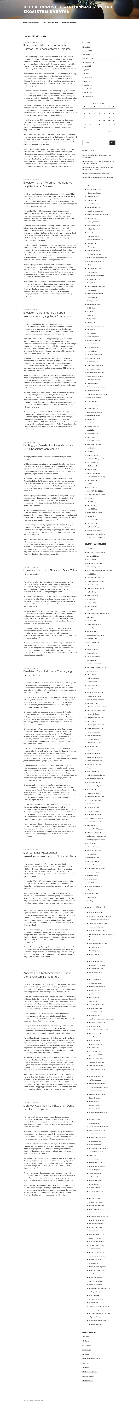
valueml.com (91, 322)
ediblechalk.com (92, 883)
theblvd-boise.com (93, 426)
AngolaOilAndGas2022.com (96, 491)
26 (99, 124)
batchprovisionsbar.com (94, 847)
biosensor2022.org (93, 595)
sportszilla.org (91, 843)
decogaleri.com (92, 653)
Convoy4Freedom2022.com (96, 494)
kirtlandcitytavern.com (96, 1220)
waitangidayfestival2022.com (96, 534)
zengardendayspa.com (96, 1062)
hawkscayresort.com (93, 642)
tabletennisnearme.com (94, 886)
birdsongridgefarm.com (96, 1234)
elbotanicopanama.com (94, 664)
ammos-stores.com (95, 1227)
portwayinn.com (94, 1159)
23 (85, 124)
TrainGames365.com (94, 254)
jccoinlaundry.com (93, 671)
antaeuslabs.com (92, 290)
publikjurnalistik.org (95, 1295)
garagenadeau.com (93, 383)
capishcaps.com (92, 897)
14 (109, 117)
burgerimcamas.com (95, 1324)
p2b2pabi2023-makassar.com (96, 552)
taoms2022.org (92, 610)
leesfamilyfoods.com (93, 441)
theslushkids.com (94, 1098)
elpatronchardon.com (94, 764)
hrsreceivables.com (93, 347)
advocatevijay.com (93, 462)
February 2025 (87, 77)
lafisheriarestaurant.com (95, 778)
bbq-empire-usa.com (93, 872)
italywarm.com (94, 1302)
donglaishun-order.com (94, 768)
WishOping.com (92, 297)
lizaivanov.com (94, 958)
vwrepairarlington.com (96, 912)
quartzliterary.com (93, 746)
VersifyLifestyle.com (93, 283)
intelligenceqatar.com (94, 268)
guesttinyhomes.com (96, 961)
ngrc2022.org (91, 437)
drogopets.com (92, 879)
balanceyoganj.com (93, 247)
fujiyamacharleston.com (94, 760)
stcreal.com (90, 315)
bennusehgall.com (93, 628)
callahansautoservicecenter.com (97, 707)
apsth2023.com (92, 523)
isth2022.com (91, 549)
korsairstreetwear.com (96, 1004)
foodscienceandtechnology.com (99, 1313)
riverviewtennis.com (93, 861)
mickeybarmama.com (94, 832)
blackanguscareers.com (97, 1256)
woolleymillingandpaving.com (98, 1112)
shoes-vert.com (92, 660)
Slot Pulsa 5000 (87, 1380)
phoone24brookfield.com (95, 829)
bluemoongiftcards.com (96, 1205)
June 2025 (85, 73)
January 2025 (86, 81)
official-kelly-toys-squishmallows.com (99, 865)
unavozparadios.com (93, 656)
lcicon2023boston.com (94, 530)
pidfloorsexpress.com (94, 207)
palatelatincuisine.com (96, 968)
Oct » (109, 131)
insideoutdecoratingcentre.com (97, 394)
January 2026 (86, 54)
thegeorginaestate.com (94, 814)
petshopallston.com (95, 1008)
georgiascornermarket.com (96, 710)
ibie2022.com (91, 484)
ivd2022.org (91, 617)
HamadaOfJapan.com (94, 279)
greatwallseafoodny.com (97, 986)
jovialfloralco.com (92, 401)
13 (104, 117)
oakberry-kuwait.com (94, 743)
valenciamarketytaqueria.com (98, 1030)
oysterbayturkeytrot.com (97, 1083)
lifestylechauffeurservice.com (96, 387)
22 (113, 121)
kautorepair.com (92, 674)
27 (104, 124)
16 (84, 121)
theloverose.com (94, 990)
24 (90, 124)
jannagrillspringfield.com (95, 757)
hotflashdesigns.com (93, 380)
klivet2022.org (91, 603)
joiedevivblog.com (95, 1238)
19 (99, 121)
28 (109, 124)
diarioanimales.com (93, 649)
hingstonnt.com (92, 218)
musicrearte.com (92, 854)
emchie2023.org (92, 585)
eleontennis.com (92, 448)
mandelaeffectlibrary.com (95, 240)
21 (109, 121)
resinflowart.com (94, 997)
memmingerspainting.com (95, 365)
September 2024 (88, 96)
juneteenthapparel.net (96, 1299)
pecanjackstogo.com (96, 1058)
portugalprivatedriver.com (95, 717)
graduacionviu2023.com (97, 1055)
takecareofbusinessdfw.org (95, 275)
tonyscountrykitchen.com (95, 800)
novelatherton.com (95, 1274)
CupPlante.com (92, 308)
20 (104, 121)
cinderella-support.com (94, 354)
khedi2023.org (91, 574)
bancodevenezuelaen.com (95, 211)
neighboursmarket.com (96, 1252)
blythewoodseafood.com (95, 818)
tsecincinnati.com (92, 631)
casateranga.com (94, 1123)
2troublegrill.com (94, 1119)
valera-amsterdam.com (96, 1241)
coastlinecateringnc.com (97, 927)
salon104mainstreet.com (95, 728)
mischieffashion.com (93, 415)
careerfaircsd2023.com (94, 520)
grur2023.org (91, 498)
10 (90, 117)
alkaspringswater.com (94, 732)
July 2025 (85, 70)
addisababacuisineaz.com (97, 1320)
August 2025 (86, 66)
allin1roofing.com (94, 1170)
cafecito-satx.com (95, 1051)
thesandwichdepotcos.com (95, 372)
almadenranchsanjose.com (95, 459)
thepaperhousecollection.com (98, 1148)
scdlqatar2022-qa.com (94, 563)
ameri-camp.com (92, 344)
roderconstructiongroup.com (96, 635)
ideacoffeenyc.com (93, 685)
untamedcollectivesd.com (97, 1137)
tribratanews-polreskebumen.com (100, 1288)
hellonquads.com (92, 646)
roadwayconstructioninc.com (96, 836)
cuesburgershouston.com (97, 930)
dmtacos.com (93, 940)
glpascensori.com (94, 1105)
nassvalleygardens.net (96, 1277)
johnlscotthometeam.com (95, 405)
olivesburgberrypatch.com (97, 1094)
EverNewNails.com (93, 390)
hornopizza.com (94, 947)
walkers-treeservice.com (97, 1130)
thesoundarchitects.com (97, 1166)
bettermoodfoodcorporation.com (97, 214)
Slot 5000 (85, 1354)
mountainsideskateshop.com (98, 1216)
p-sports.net (93, 1001)
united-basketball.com (96, 1044)
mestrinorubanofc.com (96, 1270)
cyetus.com (90, 451)
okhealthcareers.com (94, 186)
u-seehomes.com (92, 408)
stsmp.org (90, 232)
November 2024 (87, 89)
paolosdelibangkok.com (94, 822)
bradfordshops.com (93, 455)
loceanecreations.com (96, 1231)
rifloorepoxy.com (94, 1109)
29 (114, 124)
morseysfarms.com (93, 857)
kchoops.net (93, 1213)
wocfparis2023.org (93, 556)
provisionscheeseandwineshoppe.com (99, 570)
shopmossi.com (94, 1134)
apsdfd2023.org (92, 509)
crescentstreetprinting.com (98, 943)
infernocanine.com (95, 1144)
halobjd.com (91, 265)
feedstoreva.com (92, 875)
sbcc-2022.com (92, 487)
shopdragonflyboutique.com (96, 840)
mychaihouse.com (93, 807)
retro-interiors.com (93, 423)
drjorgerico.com (92, 333)
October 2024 (87, 92)
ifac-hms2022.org (92, 606)
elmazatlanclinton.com (94, 682)
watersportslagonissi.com (95, 412)
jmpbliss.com (91, 329)
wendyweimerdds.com (94, 340)
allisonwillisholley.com (96, 1152)
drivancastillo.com (95, 1180)
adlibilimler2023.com (93, 466)
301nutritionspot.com (96, 1223)
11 (94, 117)
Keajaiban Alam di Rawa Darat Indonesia (95, 173)
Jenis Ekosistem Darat (50, 22)
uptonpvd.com (93, 1116)
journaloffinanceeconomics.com (99, 1306)
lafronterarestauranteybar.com (99, 1087)
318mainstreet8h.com (94, 735)
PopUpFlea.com (92, 319)
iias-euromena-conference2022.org (98, 613)
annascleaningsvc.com (96, 1076)
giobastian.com (94, 1101)
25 (94, 124)
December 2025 (87, 58)
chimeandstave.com (95, 983)
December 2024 (87, 85)
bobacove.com (91, 825)
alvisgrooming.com (93, 811)
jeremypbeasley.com (93, 369)
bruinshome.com (94, 1073)
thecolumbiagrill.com (93, 567)
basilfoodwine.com (95, 1195)
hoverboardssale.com (94, 225)
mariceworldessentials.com (96, 775)
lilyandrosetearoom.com (97, 1091)
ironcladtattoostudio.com (97, 1069)
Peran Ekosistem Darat (69, 22)
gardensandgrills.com (96, 1191)
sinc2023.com (91, 559)
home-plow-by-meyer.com (97, 965)
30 (85, 128)
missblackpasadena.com (97, 1022)
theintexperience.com (94, 189)
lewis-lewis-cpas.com (94, 444)
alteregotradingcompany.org (96, 477)
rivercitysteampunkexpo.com (98, 1209)
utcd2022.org (91, 592)
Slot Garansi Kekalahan (89, 1372)
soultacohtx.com (92, 893)
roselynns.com (91, 243)
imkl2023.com (91, 516)
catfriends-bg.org (92, 196)
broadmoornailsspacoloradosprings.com (102, 1019)
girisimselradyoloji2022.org (95, 588)
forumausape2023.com (94, 512)
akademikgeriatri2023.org (95, 577)
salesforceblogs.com (93, 250)
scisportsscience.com (96, 1317)
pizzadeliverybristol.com (94, 696)
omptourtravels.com (95, 1284)
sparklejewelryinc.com (96, 1065)
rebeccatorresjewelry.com (95, 326)
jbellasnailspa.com (93, 804)
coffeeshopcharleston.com (95, 725)
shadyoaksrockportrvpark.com (97, 667)
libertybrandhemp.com (96, 1245)
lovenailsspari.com (93, 739)
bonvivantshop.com (93, 304)
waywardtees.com (93, 204)
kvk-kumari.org (94, 1310)
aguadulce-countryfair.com (95, 786)
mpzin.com (90, 311)
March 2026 (86, 47)
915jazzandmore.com (94, 782)
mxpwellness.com (95, 1141)
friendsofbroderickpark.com (96, 750)
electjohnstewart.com (96, 1281)
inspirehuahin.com (93, 362)
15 (113, 117)
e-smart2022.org (92, 433)
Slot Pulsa (85, 1341)
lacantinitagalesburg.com (95, 692)
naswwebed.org (92, 469)
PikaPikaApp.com (93, 272)
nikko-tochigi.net (94, 1198)
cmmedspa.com (94, 1184)
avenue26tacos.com (95, 1012)
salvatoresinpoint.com (94, 398)
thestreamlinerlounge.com (97, 1267)
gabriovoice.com (94, 994)
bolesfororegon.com (95, 1259)
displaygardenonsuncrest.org (96, 868)
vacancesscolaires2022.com (96, 538)
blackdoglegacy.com (95, 972)
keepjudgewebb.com (95, 1173)
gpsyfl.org (90, 901)
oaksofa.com (91, 890)
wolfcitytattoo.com (95, 1080)
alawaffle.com (93, 1037)
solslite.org (92, 1155)
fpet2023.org (91, 430)
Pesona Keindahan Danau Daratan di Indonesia (97, 177)
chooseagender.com (93, 222)
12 (99, 117)
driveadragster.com (95, 951)
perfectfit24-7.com (93, 714)
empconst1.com (92, 351)
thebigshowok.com (95, 979)
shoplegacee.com (92, 301)
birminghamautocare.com (95, 796)
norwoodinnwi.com (95, 1249)
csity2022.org (91, 620)
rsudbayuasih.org (94, 1292)
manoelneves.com (93, 236)
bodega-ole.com (94, 1263)
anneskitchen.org (94, 1026)
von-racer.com (91, 721)
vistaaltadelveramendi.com (98, 923)
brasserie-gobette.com (94, 850)
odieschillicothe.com (93, 689)
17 (89, 121)
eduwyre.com (91, 419)
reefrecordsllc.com (95, 1033)
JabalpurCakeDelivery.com (95, 261)
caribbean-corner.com (96, 1202)
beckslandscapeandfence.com (99, 920)
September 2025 (88, 62)
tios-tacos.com (94, 1047)
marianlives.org (92, 200)
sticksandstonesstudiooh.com (98, 1127)
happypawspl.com (93, 703)
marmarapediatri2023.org (95, 581)
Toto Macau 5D (87, 1336)
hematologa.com (94, 954)
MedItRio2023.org (93, 527)
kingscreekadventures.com (96, 286)
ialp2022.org (91, 599)
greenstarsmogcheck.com (95, 700)
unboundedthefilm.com (94, 193)
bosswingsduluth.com (94, 793)
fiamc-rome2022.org (93, 771)
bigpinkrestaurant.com (94, 358)
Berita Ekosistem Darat (31, 22)
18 (94, 121)
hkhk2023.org (91, 502)
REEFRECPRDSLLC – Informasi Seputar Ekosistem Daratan (68, 9)
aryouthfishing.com (95, 1040)
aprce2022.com (92, 480)
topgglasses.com (94, 1015)
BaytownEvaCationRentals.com (97, 257)
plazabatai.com (92, 638)
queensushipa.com (93, 337)
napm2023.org (91, 505)
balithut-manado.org (93, 473)
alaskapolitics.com (93, 229)
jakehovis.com (91, 789)
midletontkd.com (94, 1188)
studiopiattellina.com (93, 753)
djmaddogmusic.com (96, 1162)
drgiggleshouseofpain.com (95, 376)
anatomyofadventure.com (97, 1177)
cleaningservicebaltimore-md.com (100, 916)
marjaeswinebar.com (93, 678)
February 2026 (87, 51)
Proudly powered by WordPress (33, 1400)
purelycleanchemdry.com (95, 293)
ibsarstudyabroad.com (94, 624)
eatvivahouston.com (95, 976)
